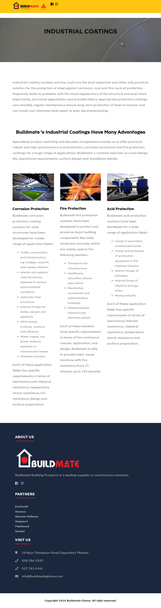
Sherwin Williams (26, 516)
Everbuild (21, 506)
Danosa (20, 512)
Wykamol (21, 521)
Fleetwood (22, 526)
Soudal (20, 531)
